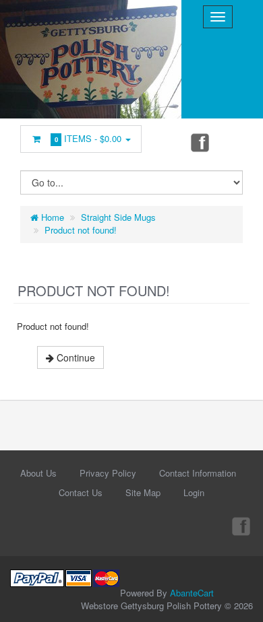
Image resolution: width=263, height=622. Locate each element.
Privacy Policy (108, 472)
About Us (38, 472)
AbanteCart (192, 592)
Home (51, 217)
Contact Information (197, 472)
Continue (74, 357)
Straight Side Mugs (118, 217)
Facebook (199, 142)
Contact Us (81, 492)
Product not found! (81, 229)
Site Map (142, 492)
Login (193, 492)
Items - (88, 138)
